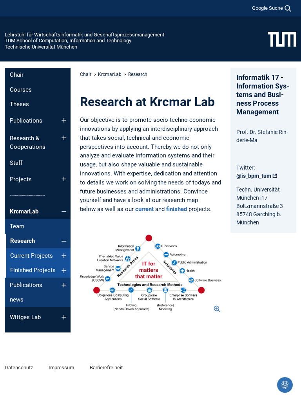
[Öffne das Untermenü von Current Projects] (64, 255)
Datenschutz (19, 367)
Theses (19, 104)
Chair (17, 74)
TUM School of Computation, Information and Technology (68, 40)
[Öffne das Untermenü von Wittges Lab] (64, 317)
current (144, 209)
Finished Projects (33, 270)
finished (176, 209)
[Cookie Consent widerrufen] (285, 385)
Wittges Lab (25, 317)
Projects (21, 179)
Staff (16, 162)
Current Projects (31, 255)
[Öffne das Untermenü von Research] (64, 241)
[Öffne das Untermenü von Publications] (64, 120)
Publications (26, 120)
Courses (21, 89)
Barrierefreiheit (106, 367)
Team (17, 226)
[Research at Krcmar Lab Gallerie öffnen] (150, 274)
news (17, 299)
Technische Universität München (41, 47)
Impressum (61, 367)
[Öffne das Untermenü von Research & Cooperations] (64, 138)
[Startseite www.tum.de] (282, 38)
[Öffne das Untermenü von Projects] (64, 179)
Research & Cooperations (27, 143)
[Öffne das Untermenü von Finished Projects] (64, 270)
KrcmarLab (24, 211)
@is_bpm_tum (253, 176)
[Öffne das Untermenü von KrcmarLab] (64, 211)
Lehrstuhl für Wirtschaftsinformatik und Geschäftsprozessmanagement (84, 35)
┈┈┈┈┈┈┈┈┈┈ (27, 195)
